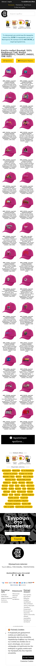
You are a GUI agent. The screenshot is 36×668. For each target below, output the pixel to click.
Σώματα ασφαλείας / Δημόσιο (18, 501)
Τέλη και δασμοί (28, 603)
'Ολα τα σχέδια (9, 507)
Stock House (27, 5)
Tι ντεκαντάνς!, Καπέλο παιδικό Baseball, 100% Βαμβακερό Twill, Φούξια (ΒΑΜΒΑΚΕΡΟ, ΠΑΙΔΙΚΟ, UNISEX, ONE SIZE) (26, 190)
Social (11, 495)
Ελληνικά (4, 1)
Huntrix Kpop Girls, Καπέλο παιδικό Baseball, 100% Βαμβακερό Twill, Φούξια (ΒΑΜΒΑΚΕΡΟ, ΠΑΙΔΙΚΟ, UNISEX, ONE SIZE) (9, 347)
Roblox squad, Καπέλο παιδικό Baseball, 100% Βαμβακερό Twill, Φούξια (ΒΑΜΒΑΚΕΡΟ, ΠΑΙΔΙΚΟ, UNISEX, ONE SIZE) (26, 215)
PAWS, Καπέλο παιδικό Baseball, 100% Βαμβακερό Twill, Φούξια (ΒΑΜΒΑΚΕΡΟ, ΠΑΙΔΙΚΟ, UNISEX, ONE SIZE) (26, 84)
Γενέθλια (4, 488)
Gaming (14, 482)
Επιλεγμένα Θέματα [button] (26, 61)
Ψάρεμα (5, 495)
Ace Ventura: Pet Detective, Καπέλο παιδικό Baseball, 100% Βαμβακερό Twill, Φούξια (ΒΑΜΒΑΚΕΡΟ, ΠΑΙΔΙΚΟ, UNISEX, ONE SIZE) (9, 400)
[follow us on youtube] (19, 575)
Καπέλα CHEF (26, 504)
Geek (24, 488)
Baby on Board (28, 476)
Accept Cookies (28, 657)
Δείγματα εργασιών (6, 598)
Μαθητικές (30, 488)
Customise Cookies (26, 661)
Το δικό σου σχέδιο (19, 7)
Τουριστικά (24, 498)
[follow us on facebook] (13, 575)
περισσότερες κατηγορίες (24, 507)
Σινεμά (11, 485)
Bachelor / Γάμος (8, 476)
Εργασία (18, 488)
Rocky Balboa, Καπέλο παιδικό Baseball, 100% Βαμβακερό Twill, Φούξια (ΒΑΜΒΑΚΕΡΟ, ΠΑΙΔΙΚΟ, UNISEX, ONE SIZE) (9, 425)
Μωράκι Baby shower (24, 479)
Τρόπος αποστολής (29, 614)
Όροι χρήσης (27, 594)
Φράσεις (17, 495)
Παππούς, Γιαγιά (10, 479)
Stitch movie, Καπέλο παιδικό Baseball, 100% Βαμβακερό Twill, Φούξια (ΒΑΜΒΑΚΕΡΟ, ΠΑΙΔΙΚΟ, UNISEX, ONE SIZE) (9, 320)
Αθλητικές (29, 482)
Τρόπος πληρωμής (29, 605)
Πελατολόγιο (4, 596)
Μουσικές (22, 482)
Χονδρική (4, 594)
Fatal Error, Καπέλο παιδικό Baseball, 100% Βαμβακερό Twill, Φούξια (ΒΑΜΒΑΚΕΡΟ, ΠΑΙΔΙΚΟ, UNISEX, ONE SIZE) (9, 84)
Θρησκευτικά (21, 491)
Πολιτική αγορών (27, 591)
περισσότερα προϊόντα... (19, 439)
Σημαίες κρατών (13, 498)
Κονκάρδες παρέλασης (13, 504)
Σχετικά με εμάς (5, 591)
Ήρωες (23, 485)
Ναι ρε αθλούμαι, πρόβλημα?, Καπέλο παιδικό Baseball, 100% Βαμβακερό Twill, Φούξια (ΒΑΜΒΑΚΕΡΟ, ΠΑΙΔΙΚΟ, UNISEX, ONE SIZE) (9, 164)
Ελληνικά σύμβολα (28, 495)
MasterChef (16, 470)
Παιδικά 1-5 (6, 482)
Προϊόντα (8, 61)
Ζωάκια (11, 488)
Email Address (10, 530)
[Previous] (7, 24)
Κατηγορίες (11, 5)
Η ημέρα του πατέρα (25, 473)
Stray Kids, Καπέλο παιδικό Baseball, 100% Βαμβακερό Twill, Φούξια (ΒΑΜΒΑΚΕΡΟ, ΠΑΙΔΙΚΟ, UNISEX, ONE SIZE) (9, 292)
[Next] (28, 24)
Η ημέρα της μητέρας (10, 473)
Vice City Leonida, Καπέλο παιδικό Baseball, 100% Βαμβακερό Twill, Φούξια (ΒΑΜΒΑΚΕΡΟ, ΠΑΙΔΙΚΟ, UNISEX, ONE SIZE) (9, 110)
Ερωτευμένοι (6, 470)
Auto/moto (30, 485)
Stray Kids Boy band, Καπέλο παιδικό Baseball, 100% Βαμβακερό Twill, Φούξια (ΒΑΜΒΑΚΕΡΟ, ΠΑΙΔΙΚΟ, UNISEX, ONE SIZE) (26, 267)
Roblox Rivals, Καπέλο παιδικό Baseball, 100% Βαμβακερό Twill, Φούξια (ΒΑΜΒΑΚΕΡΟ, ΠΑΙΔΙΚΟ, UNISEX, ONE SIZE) (9, 215)
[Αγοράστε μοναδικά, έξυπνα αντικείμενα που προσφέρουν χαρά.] (4, 13)
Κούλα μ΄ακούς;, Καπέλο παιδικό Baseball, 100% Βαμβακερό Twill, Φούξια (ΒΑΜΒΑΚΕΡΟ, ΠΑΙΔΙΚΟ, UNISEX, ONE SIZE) (9, 190)
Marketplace (19, 5)
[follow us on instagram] (16, 575)
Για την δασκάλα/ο (27, 470)
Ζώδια (13, 491)
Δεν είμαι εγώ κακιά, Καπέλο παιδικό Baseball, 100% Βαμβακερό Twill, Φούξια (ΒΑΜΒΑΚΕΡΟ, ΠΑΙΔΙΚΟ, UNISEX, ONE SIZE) (26, 164)
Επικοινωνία (17, 591)
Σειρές (17, 485)
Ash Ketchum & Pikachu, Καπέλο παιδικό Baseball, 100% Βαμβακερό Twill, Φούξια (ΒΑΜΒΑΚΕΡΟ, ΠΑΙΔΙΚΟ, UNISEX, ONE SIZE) (26, 347)
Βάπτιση (18, 476)
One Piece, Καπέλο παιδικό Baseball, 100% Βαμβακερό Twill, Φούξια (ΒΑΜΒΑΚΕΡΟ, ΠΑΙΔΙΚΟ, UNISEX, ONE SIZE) (26, 425)
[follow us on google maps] (23, 575)
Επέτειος (5, 485)
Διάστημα (7, 491)
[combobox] (21, 13)
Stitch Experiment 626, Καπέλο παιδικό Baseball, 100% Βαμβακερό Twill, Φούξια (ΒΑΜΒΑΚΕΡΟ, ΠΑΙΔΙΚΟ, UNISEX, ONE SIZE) (26, 321)
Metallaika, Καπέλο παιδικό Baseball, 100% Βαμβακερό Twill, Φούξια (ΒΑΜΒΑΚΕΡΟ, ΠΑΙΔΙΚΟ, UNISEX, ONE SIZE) (9, 136)
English (10, 1)
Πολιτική (30, 491)
